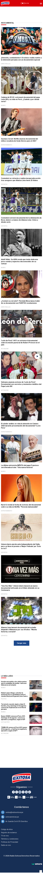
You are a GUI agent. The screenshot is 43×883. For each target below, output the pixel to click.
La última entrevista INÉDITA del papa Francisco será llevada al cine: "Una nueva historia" (20, 466)
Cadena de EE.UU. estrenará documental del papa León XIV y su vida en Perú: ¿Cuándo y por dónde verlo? (20, 99)
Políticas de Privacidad (9, 842)
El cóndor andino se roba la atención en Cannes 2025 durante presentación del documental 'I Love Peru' (20, 426)
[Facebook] (13, 792)
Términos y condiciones (9, 839)
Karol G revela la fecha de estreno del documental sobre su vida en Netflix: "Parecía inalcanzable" (21, 506)
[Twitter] (16, 792)
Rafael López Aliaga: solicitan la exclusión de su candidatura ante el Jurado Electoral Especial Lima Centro (14, 694)
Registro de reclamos (9, 833)
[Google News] (26, 792)
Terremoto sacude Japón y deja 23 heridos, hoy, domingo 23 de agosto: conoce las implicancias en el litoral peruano (14, 706)
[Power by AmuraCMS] (37, 864)
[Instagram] (23, 792)
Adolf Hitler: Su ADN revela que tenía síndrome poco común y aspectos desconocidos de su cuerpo (19, 261)
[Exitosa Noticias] (5, 3)
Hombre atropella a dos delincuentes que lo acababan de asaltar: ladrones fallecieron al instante (14, 683)
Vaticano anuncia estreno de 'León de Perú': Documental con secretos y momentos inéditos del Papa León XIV (21, 384)
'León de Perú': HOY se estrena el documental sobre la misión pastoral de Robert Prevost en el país (20, 343)
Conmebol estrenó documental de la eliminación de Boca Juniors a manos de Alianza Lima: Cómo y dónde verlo (21, 220)
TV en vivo (5, 836)
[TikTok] (29, 792)
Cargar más (21, 643)
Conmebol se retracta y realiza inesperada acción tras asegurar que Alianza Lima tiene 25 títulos (20, 179)
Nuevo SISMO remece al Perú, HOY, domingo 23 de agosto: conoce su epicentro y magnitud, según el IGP (13, 717)
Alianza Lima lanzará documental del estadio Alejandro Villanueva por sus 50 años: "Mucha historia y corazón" (19, 629)
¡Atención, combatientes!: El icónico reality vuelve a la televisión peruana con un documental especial (21, 59)
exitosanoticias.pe (12, 817)
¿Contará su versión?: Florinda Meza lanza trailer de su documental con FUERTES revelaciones (20, 302)
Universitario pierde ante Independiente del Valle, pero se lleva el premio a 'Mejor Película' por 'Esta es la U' (21, 546)
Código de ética (7, 829)
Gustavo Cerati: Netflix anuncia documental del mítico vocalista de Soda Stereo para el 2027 (19, 140)
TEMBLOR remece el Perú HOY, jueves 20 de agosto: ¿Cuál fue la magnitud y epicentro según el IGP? (14, 729)
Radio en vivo (6, 845)
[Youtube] (19, 792)
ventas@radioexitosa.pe (14, 812)
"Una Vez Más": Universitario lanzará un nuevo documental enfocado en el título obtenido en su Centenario (20, 588)
